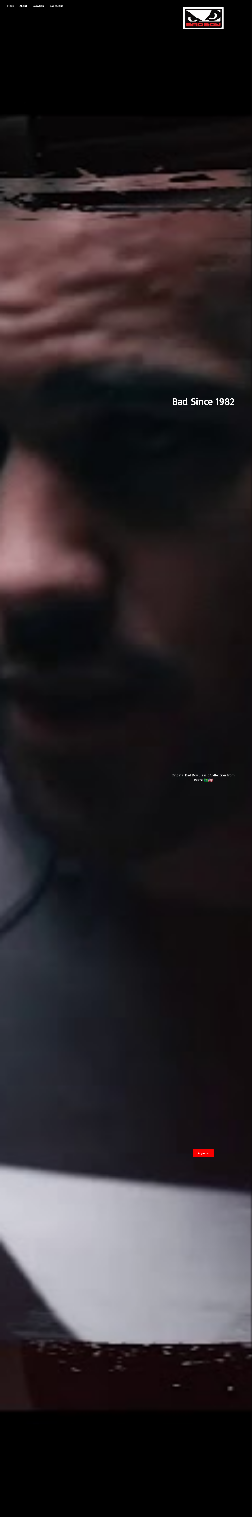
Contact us (56, 6)
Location (38, 6)
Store (10, 6)
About (23, 6)
